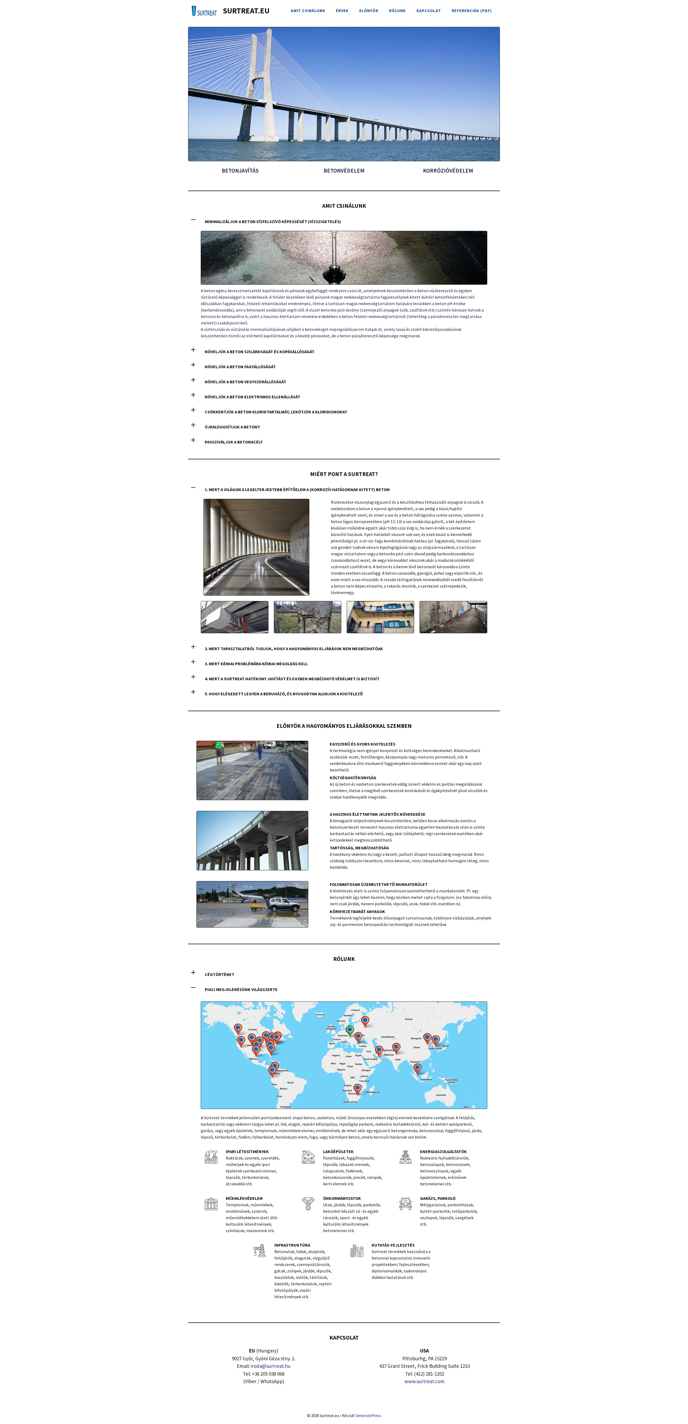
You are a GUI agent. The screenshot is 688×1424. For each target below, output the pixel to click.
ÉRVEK (342, 10)
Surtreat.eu (246, 11)
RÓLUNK (397, 10)
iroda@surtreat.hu (271, 1366)
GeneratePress (368, 1415)
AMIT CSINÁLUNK (308, 10)
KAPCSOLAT (429, 10)
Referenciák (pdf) (472, 10)
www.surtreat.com (424, 1381)
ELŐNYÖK (368, 10)
